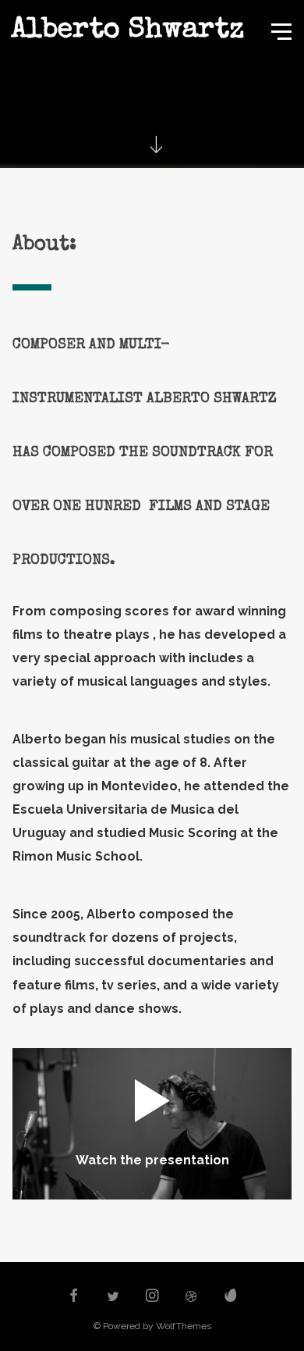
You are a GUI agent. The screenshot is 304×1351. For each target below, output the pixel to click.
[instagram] (152, 1297)
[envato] (230, 1297)
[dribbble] (192, 1297)
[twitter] (113, 1297)
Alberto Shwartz (127, 31)
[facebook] (73, 1297)
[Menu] (279, 30)
